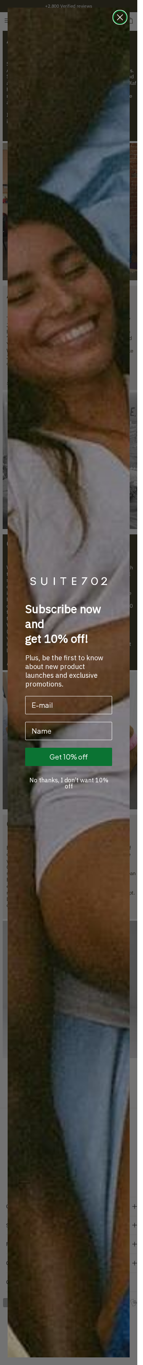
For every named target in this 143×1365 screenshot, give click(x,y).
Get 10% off (69, 756)
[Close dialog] (120, 17)
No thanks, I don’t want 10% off (68, 783)
